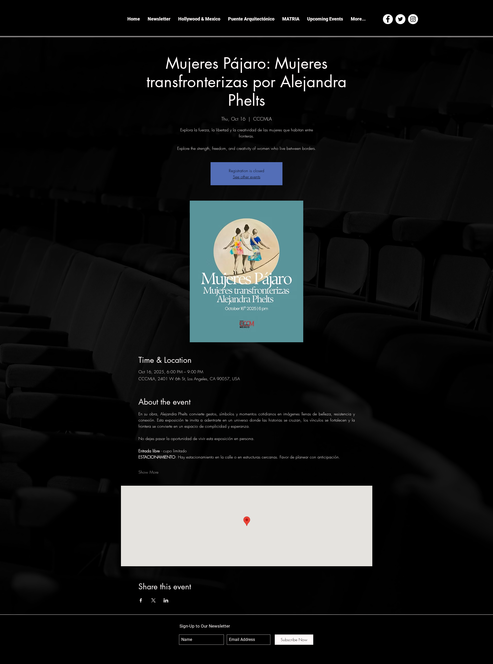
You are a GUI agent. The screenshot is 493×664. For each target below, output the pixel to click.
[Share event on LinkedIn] (166, 600)
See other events (246, 177)
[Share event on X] (153, 600)
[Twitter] (400, 19)
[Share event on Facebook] (140, 600)
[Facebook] (388, 19)
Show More (148, 472)
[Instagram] (413, 19)
